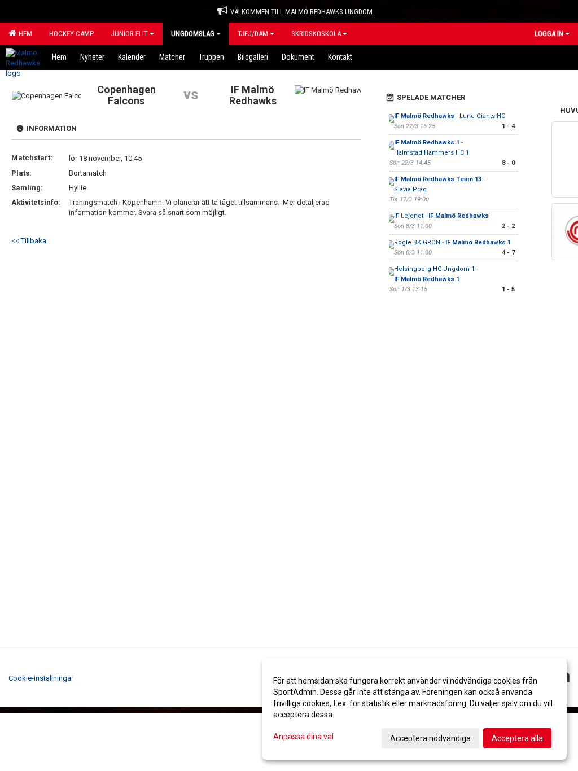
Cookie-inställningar (40, 678)
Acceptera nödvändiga (430, 738)
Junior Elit (129, 33)
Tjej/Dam (253, 33)
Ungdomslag (192, 33)
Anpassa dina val (303, 736)
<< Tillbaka (28, 240)
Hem (23, 33)
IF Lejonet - (441, 216)
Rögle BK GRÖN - (452, 242)
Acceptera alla (517, 738)
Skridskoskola (316, 33)
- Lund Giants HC (449, 116)
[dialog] (414, 709)
